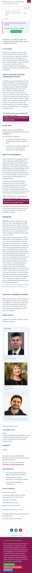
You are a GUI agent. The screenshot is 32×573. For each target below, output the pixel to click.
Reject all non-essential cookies (12, 567)
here (26, 85)
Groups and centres (16, 11)
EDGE (6, 134)
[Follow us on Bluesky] (16, 530)
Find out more (8, 570)
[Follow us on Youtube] (20, 530)
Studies (24, 12)
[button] (29, 1)
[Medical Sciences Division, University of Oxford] (16, 533)
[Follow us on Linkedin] (12, 530)
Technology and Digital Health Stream (13, 464)
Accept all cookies (9, 564)
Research (8, 11)
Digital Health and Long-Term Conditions (13, 12)
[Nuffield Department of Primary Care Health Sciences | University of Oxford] (13, 2)
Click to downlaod (16, 31)
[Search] (28, 8)
